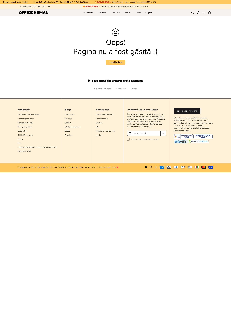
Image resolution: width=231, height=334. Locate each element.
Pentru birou (69, 115)
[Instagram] (44, 6)
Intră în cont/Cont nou (104, 115)
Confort (115, 13)
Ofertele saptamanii (72, 127)
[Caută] (192, 12)
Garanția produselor (26, 119)
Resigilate (148, 13)
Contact (99, 123)
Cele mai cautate (102, 88)
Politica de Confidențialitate (29, 115)
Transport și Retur (25, 127)
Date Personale (102, 119)
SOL (19, 143)
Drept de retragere (187, 111)
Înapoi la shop (115, 62)
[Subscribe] (163, 133)
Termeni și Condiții (25, 123)
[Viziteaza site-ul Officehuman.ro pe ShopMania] (180, 143)
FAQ (97, 127)
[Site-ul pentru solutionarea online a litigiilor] (203, 138)
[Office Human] (33, 12)
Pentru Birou (88, 13)
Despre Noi (22, 131)
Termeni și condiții (152, 139)
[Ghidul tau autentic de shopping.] (203, 143)
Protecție (102, 13)
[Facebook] (39, 6)
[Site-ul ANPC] (183, 138)
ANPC (20, 139)
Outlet (138, 13)
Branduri (126, 13)
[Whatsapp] (49, 6)
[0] (209, 12)
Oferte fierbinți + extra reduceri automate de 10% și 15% (116, 6)
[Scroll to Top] (226, 321)
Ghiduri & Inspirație (25, 135)
